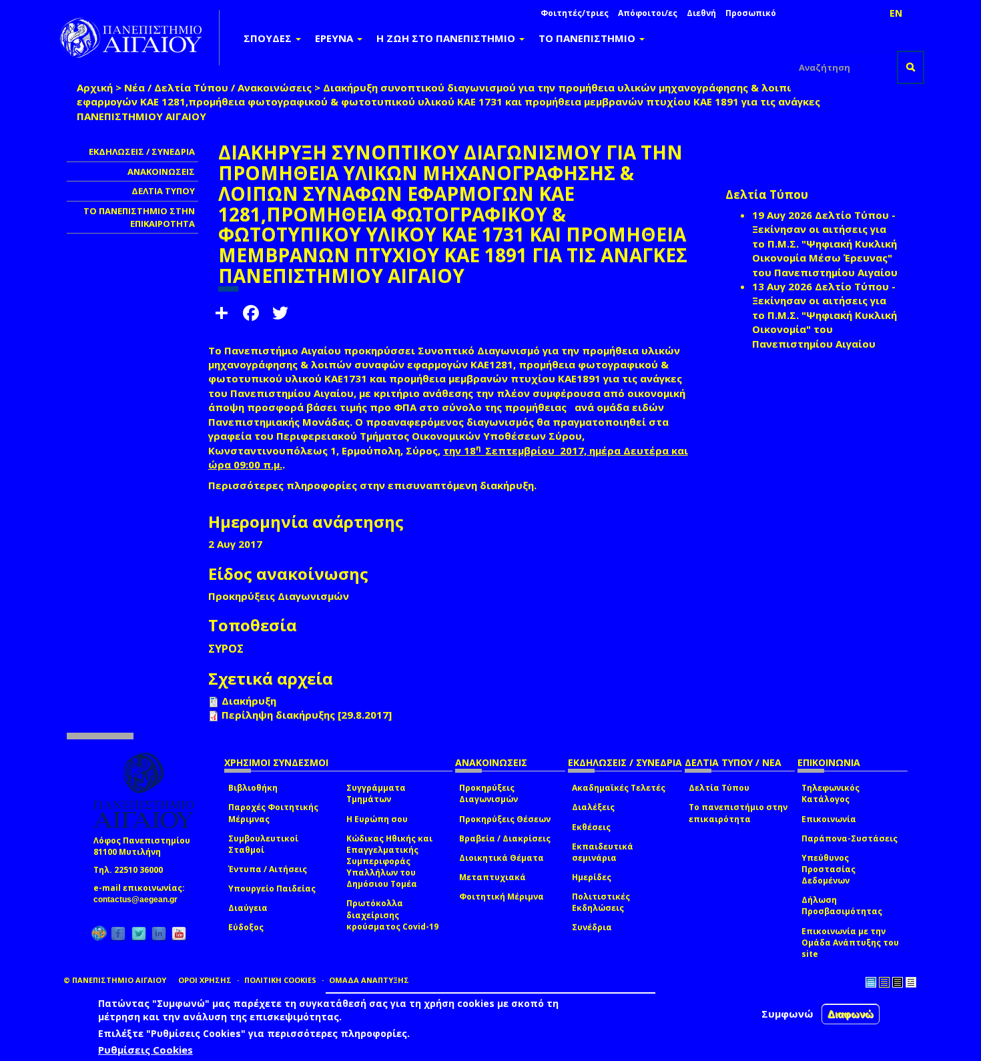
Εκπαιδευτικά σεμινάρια (602, 852)
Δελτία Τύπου (719, 787)
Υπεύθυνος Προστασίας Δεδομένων (828, 869)
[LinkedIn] (158, 933)
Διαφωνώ (851, 1014)
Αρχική (95, 87)
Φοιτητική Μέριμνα (501, 896)
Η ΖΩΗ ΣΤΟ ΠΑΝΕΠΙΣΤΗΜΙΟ (447, 38)
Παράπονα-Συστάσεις (849, 838)
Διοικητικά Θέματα (501, 857)
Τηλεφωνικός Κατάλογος (830, 793)
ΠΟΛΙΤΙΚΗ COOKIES (280, 980)
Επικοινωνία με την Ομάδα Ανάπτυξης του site (850, 943)
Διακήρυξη (249, 700)
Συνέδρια (592, 927)
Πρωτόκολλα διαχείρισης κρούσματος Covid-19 (392, 915)
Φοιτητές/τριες (575, 13)
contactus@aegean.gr (139, 899)
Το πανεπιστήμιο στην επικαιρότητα (738, 812)
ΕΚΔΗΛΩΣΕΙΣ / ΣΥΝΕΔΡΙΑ (142, 151)
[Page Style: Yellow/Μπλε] (884, 982)
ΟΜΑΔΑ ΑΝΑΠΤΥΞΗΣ (369, 980)
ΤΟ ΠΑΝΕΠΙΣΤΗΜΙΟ (588, 38)
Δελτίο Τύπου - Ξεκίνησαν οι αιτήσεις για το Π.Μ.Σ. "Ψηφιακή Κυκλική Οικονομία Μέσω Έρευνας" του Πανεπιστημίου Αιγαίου (825, 243)
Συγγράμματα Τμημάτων (376, 793)
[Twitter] (138, 933)
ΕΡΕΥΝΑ (335, 38)
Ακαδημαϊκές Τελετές (618, 787)
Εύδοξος (246, 927)
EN (896, 13)
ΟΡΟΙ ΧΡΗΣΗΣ (205, 980)
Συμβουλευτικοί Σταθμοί (263, 844)
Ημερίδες (591, 877)
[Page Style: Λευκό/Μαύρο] (897, 982)
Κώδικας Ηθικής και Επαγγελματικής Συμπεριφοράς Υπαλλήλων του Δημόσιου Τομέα (389, 861)
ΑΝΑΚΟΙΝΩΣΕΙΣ (161, 171)
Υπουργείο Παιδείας (272, 888)
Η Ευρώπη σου (377, 819)
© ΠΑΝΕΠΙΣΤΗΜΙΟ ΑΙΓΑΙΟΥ (114, 980)
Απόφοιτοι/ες (647, 13)
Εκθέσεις (591, 827)
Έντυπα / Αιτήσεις (267, 869)
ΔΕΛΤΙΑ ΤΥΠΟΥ (163, 191)
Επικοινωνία (828, 819)
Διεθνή (701, 13)
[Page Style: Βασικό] (871, 982)
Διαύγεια (248, 908)
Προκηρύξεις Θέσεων (505, 819)
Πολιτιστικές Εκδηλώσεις (601, 902)
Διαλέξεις (593, 807)
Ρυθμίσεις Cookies (145, 1049)
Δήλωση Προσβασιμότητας (841, 905)
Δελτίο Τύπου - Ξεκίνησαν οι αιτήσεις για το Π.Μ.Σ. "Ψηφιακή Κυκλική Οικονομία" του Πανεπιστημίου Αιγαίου (824, 315)
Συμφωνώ (787, 1013)
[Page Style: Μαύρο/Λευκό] (911, 982)
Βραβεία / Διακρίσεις (505, 838)
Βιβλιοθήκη (253, 787)
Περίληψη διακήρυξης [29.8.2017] (307, 714)
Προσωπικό (750, 13)
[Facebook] (118, 933)
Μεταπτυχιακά (492, 877)
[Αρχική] (138, 37)
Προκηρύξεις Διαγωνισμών (488, 793)
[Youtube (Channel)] (179, 933)
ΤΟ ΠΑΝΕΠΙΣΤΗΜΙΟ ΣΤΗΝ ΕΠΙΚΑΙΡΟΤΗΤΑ (139, 217)
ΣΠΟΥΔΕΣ (269, 38)
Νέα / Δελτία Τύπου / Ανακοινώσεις (218, 87)
